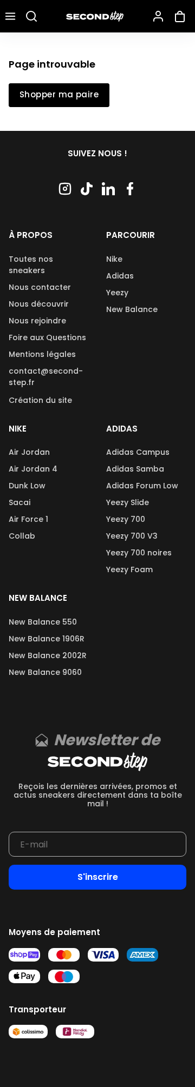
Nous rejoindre (37, 320)
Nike (114, 259)
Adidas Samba (135, 468)
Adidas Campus (138, 452)
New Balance (132, 309)
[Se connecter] (158, 16)
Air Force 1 (28, 519)
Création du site (40, 400)
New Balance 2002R (48, 655)
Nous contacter (40, 287)
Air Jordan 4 (33, 468)
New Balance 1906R (46, 638)
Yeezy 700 (125, 519)
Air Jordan (29, 452)
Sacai (19, 502)
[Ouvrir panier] (182, 16)
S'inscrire (97, 877)
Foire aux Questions (47, 337)
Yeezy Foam (129, 569)
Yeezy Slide (127, 502)
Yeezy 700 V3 (132, 536)
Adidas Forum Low (142, 485)
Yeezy (117, 292)
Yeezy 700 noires (139, 552)
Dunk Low (27, 485)
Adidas (120, 275)
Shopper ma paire (59, 95)
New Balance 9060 (45, 672)
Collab (22, 536)
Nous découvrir (39, 304)
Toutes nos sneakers (31, 265)
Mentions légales (42, 354)
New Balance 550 (43, 622)
